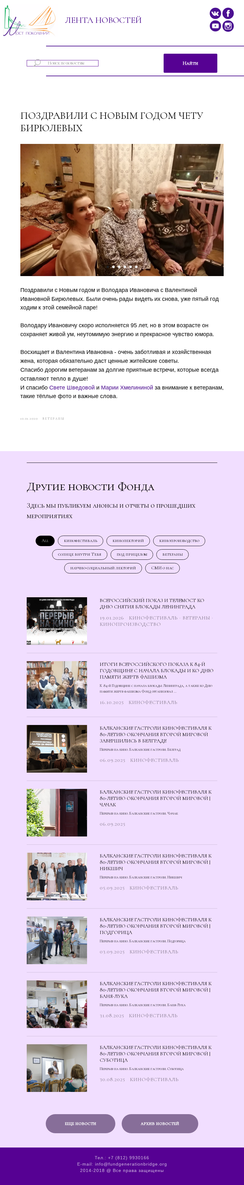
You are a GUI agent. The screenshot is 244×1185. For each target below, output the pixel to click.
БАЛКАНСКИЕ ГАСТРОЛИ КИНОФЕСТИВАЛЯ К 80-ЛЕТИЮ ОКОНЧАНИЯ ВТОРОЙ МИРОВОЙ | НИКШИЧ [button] (156, 862)
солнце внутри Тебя (79, 554)
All (45, 540)
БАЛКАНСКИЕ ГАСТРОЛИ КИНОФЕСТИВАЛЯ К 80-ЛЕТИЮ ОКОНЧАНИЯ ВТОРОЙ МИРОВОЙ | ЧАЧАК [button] (156, 798)
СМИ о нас (162, 568)
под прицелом (132, 554)
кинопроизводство (179, 540)
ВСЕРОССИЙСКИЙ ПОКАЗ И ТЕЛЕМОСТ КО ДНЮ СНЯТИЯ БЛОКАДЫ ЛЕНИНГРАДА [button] (152, 603)
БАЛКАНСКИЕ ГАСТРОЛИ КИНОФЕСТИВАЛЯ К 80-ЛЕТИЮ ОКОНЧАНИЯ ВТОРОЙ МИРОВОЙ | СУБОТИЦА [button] (156, 1053)
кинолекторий (128, 540)
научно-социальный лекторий (103, 568)
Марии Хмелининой (127, 387)
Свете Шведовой (72, 387)
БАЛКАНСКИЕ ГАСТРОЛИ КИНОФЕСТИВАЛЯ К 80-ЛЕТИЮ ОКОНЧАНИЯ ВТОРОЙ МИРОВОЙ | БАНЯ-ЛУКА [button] (156, 989)
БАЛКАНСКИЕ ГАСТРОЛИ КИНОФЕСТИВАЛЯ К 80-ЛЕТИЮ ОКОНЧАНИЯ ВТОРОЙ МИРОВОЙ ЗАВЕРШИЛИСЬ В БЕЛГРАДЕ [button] (156, 734)
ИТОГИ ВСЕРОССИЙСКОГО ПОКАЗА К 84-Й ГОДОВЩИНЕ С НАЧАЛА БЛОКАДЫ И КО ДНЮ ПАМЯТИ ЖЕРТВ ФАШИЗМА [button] (157, 670)
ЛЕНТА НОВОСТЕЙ (103, 20)
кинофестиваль (80, 540)
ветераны (172, 554)
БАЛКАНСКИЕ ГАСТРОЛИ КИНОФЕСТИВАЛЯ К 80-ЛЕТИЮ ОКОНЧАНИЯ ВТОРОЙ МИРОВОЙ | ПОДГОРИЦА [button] (156, 926)
